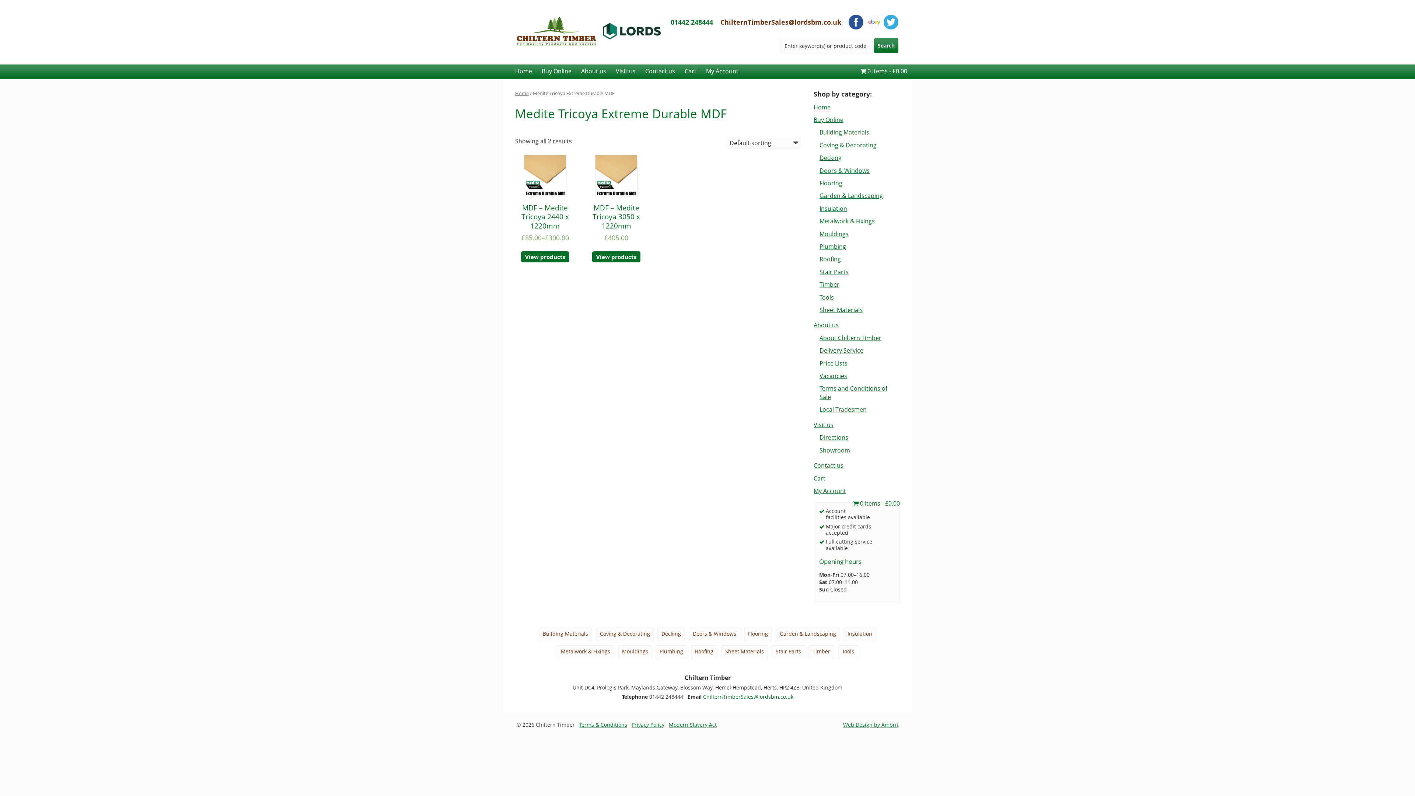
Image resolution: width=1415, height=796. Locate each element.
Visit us (626, 71)
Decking (831, 158)
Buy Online (557, 71)
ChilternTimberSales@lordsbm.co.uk (780, 22)
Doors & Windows (845, 171)
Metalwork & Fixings (847, 221)
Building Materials (844, 132)
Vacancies (833, 376)
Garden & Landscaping (851, 196)
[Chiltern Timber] (589, 60)
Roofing (830, 259)
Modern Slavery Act (693, 724)
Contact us (660, 71)
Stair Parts (834, 272)
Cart (690, 71)
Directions (834, 437)
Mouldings (834, 234)
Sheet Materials (841, 310)
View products (545, 257)
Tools (827, 297)
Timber (829, 284)
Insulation (833, 209)
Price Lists (834, 363)
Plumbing (833, 246)
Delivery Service (841, 350)
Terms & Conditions (603, 724)
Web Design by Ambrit (870, 724)
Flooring (831, 183)
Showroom (835, 450)
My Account (722, 71)
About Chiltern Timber (850, 338)
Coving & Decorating (848, 145)
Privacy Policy (648, 724)
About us (593, 71)
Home (523, 71)
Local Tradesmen (843, 409)
